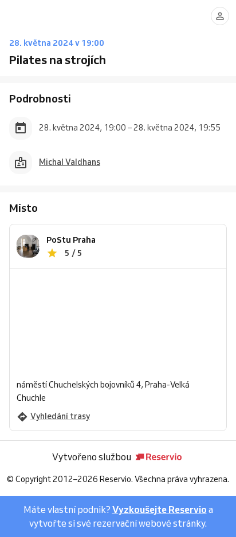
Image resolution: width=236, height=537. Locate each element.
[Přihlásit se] (220, 16)
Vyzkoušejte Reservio (159, 509)
